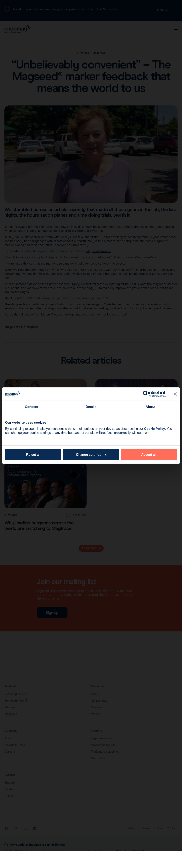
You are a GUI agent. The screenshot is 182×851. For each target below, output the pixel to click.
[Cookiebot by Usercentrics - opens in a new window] (146, 394)
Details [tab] (91, 407)
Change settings (88, 454)
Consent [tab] (31, 407)
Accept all (148, 454)
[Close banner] (175, 393)
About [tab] (150, 407)
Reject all (33, 454)
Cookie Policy (154, 428)
